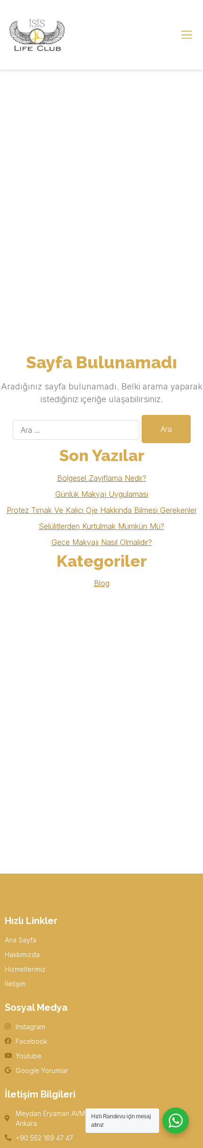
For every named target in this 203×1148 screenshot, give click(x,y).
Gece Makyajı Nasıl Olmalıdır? (101, 542)
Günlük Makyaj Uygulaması (101, 494)
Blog (102, 583)
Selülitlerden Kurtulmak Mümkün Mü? (101, 526)
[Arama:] (76, 430)
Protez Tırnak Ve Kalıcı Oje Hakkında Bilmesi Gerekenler (102, 510)
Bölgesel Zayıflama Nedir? (101, 478)
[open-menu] (186, 35)
